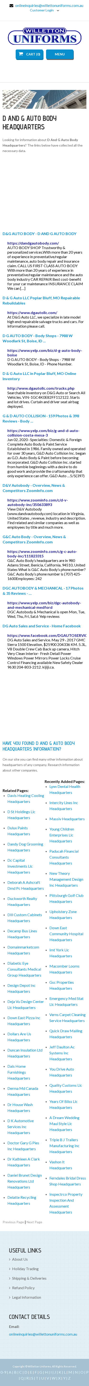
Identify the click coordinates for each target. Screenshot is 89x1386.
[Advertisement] (44, 193)
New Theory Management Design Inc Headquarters (66, 879)
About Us (20, 1259)
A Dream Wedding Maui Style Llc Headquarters (64, 1123)
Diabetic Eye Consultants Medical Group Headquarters (24, 969)
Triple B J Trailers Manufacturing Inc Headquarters (64, 1145)
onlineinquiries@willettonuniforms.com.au (49, 5)
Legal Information (26, 1297)
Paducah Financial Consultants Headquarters (64, 857)
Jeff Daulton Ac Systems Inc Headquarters (62, 1053)
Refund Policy (23, 1287)
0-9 (3, 1372)
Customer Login (42, 10)
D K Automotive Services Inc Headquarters (20, 1126)
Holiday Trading (25, 1268)
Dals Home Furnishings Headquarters (18, 1072)
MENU (60, 54)
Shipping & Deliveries (29, 1278)
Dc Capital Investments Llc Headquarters (20, 866)
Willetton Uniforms (44, 36)
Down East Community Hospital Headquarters (66, 933)
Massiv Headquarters (67, 818)
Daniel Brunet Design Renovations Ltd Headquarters (24, 1181)
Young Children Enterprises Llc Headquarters (61, 835)
